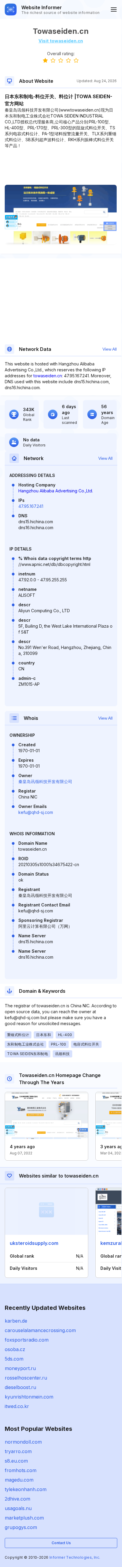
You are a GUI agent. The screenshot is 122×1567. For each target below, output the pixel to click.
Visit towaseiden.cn (60, 41)
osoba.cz (15, 1349)
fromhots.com (20, 1470)
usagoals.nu (18, 1508)
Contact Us (61, 1543)
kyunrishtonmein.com (29, 1397)
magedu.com (19, 1480)
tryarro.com (18, 1451)
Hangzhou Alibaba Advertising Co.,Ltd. (55, 490)
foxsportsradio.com (27, 1340)
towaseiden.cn (47, 375)
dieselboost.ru (20, 1387)
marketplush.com (24, 1518)
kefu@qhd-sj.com (35, 812)
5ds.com (14, 1359)
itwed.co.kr (17, 1406)
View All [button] (109, 349)
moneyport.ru (20, 1368)
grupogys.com (21, 1527)
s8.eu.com (16, 1461)
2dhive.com (17, 1499)
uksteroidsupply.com (34, 1243)
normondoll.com (23, 1442)
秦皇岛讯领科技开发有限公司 (45, 781)
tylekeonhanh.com (25, 1489)
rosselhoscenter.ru (26, 1378)
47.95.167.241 (30, 506)
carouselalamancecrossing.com (40, 1330)
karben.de (16, 1321)
